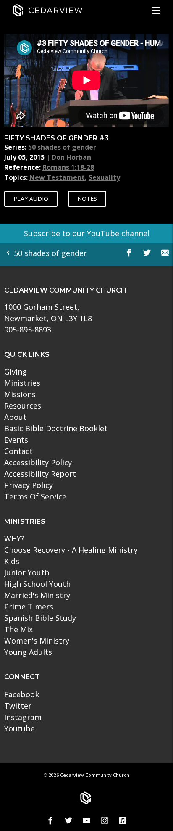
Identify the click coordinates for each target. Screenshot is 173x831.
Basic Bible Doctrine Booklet (55, 428)
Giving (15, 372)
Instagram (23, 717)
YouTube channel (118, 233)
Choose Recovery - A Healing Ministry (71, 550)
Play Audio (30, 199)
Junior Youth (26, 572)
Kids (11, 561)
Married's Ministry (37, 595)
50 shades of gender (62, 147)
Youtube (19, 728)
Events (16, 440)
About (15, 417)
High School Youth (37, 584)
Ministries (22, 383)
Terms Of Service (35, 496)
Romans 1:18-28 (68, 167)
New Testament (57, 177)
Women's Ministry (36, 641)
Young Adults (28, 652)
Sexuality (104, 177)
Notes (87, 199)
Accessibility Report (40, 474)
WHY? (14, 538)
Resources (22, 406)
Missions (20, 394)
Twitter (17, 706)
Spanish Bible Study (40, 618)
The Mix (18, 629)
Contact (18, 451)
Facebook (21, 694)
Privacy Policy (28, 485)
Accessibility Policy (38, 462)
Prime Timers (28, 606)
